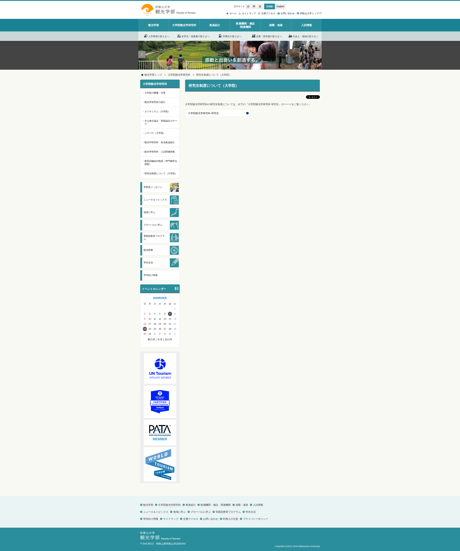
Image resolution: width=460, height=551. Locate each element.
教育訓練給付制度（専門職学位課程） (160, 162)
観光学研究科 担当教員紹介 (159, 142)
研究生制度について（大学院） (213, 74)
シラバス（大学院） (154, 133)
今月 (159, 339)
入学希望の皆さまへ (158, 36)
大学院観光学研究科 (179, 74)
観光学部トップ (153, 74)
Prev (142, 54)
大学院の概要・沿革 (154, 92)
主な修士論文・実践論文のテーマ (160, 122)
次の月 (168, 339)
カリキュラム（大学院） (157, 111)
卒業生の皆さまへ (232, 36)
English (280, 6)
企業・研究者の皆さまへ (269, 36)
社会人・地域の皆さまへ (305, 36)
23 (145, 329)
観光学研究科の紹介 (154, 102)
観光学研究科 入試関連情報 (159, 151)
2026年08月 (160, 297)
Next (318, 54)
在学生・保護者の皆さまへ (195, 36)
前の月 (151, 339)
